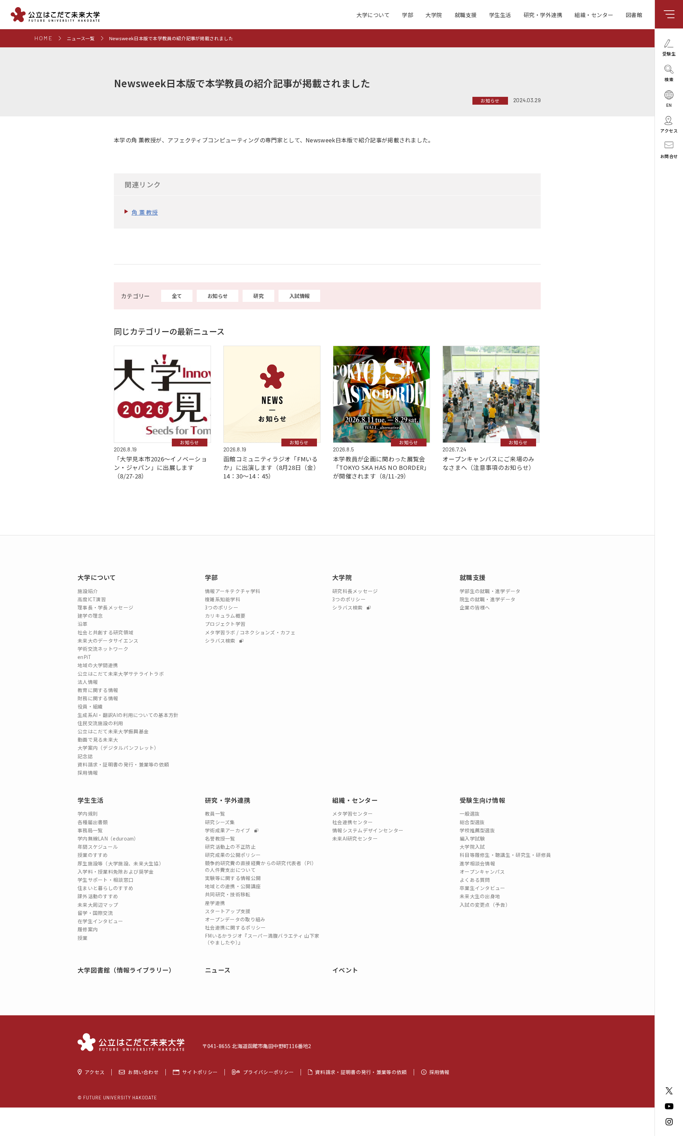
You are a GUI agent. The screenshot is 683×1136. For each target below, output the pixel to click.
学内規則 (88, 813)
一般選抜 (470, 813)
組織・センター (594, 15)
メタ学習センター (352, 813)
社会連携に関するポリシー (235, 927)
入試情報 (299, 295)
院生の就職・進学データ (487, 599)
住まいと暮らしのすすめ (105, 888)
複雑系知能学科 (222, 599)
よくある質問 (475, 879)
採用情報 (88, 772)
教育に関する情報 (98, 690)
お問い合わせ (143, 1072)
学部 (407, 15)
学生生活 (500, 15)
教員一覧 (215, 813)
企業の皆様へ (475, 607)
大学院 (433, 15)
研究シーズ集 (220, 822)
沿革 (83, 624)
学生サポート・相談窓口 (105, 879)
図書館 (634, 15)
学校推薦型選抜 (477, 830)
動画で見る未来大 (98, 739)
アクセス (95, 1072)
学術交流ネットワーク (103, 648)
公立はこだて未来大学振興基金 (113, 731)
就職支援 (466, 15)
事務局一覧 (90, 830)
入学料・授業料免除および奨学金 (116, 871)
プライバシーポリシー (268, 1072)
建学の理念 (90, 615)
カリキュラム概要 (225, 615)
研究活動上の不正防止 (230, 846)
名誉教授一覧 (220, 838)
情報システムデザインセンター (367, 830)
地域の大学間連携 (98, 665)
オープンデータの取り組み (235, 919)
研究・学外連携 (543, 15)
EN (669, 104)
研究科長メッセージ (355, 591)
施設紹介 (88, 591)
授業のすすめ (93, 855)
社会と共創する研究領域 (105, 632)
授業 (83, 938)
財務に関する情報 (98, 698)
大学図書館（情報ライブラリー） (126, 969)
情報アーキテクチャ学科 (232, 591)
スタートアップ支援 (228, 911)
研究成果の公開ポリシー (233, 855)
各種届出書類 (93, 822)
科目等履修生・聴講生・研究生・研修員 (505, 855)
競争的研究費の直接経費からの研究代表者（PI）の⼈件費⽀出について (261, 866)
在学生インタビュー (100, 921)
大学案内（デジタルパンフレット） (118, 747)
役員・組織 (90, 706)
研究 (258, 295)
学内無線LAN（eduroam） (108, 838)
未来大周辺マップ (98, 904)
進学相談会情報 (477, 863)
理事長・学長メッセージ (105, 607)
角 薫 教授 (145, 212)
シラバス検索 (221, 640)
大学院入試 (472, 846)
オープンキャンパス (482, 871)
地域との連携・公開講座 (233, 886)
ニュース (218, 969)
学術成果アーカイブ (228, 830)
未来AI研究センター (355, 838)
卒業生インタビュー (482, 888)
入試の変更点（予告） (485, 904)
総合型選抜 (472, 822)
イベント (345, 969)
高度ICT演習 (92, 599)
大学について (373, 15)
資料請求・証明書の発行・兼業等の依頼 (123, 764)
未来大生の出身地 (480, 896)
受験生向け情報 (482, 800)
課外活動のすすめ (98, 896)
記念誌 (85, 756)
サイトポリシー (200, 1072)
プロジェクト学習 (225, 624)
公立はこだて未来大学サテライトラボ (121, 673)
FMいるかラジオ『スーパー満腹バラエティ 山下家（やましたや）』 (262, 939)
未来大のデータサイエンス (108, 640)
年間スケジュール (98, 846)
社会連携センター (352, 822)
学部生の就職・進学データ (490, 591)
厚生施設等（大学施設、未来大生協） (121, 863)
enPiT (84, 657)
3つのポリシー (221, 607)
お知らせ (490, 100)
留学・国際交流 (95, 913)
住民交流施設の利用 (100, 723)
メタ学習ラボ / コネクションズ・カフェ (250, 632)
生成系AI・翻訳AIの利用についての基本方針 (128, 715)
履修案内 (88, 929)
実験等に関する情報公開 (233, 878)
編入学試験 (472, 838)
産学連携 (215, 903)
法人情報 (88, 682)
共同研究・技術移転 (228, 894)
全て (177, 295)
